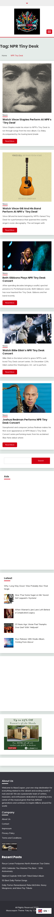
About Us (6, 819)
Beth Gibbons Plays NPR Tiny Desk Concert (24, 279)
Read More (9, 141)
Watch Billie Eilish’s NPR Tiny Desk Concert (23, 352)
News (5, 115)
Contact (5, 823)
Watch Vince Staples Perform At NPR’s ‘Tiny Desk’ (27, 121)
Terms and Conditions (11, 838)
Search (41, 461)
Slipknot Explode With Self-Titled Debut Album (23, 876)
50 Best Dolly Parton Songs (14, 880)
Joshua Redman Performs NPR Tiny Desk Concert (25, 421)
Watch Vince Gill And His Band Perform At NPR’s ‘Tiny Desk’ (22, 210)
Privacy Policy (8, 833)
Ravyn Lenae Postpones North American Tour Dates (26, 863)
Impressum (7, 828)
